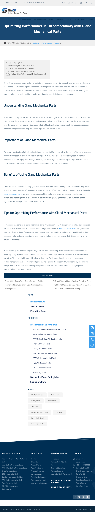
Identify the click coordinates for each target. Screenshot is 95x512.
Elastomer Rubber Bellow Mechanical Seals (50, 329)
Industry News (25, 42)
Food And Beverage (37, 471)
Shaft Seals (52, 400)
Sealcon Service (79, 19)
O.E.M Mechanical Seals (42, 367)
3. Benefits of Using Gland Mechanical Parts (21, 71)
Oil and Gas (34, 462)
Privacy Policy (88, 509)
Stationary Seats (39, 372)
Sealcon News (37, 306)
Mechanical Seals (25, 19)
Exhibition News (38, 311)
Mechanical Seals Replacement (61, 474)
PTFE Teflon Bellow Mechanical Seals (47, 339)
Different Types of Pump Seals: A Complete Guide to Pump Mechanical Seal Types (72, 281)
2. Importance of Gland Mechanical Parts (20, 68)
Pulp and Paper (36, 465)
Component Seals (37, 424)
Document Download (58, 468)
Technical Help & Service (59, 462)
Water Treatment (37, 468)
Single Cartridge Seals (41, 343)
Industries (60, 19)
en (84, 3)
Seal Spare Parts (38, 382)
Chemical (34, 459)
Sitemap (78, 509)
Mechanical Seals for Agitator (44, 377)
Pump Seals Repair (37, 418)
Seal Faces (35, 406)
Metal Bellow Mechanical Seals (45, 334)
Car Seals (59, 412)
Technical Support (57, 471)
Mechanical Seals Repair (39, 412)
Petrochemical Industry (39, 477)
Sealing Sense (10, 288)
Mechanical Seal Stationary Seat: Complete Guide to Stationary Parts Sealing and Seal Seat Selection (24, 285)
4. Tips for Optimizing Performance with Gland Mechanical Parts (26, 75)
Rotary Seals (35, 400)
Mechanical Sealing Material (43, 19)
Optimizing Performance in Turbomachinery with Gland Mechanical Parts (61, 43)
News (69, 19)
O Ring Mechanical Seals (42, 348)
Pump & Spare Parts (69, 3)
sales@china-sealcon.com (34, 2)
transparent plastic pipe (39, 483)
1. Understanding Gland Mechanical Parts (20, 65)
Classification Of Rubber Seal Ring (66, 288)
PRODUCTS (33, 318)
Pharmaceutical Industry (39, 480)
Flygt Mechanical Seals (42, 362)
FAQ (52, 465)
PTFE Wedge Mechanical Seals (44, 358)
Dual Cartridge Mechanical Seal (45, 353)
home (9, 42)
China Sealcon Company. (18, 509)
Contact (90, 19)
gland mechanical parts (13, 194)
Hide (20, 63)
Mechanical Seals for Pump (43, 324)
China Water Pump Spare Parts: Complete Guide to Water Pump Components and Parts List (24, 281)
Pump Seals (55, 395)
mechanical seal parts (67, 228)
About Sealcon (55, 459)
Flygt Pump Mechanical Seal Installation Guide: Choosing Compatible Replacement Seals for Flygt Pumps (72, 285)
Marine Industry (36, 474)
